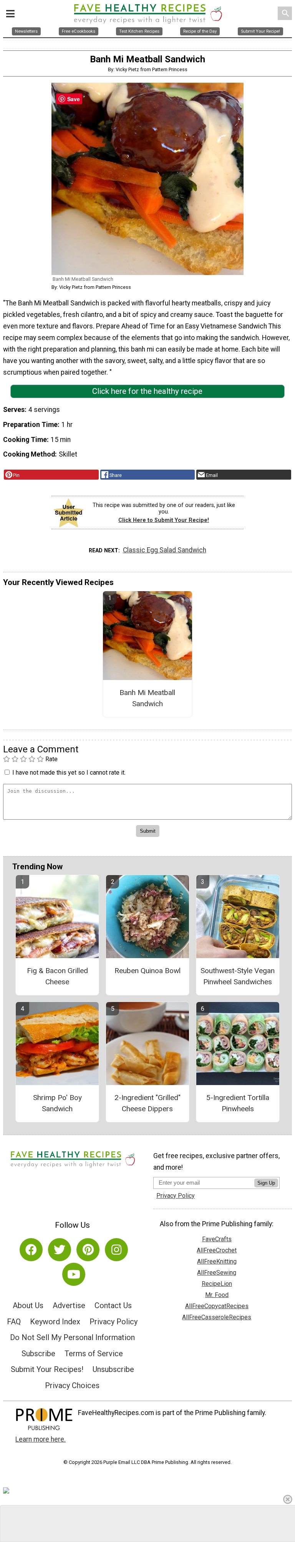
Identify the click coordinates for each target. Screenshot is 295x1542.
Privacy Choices (72, 1385)
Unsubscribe (113, 1369)
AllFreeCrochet (217, 1250)
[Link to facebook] (31, 1249)
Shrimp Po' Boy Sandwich (57, 1103)
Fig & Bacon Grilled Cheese (57, 976)
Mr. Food (217, 1295)
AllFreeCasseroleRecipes (216, 1317)
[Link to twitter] (59, 1249)
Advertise (69, 1305)
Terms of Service (94, 1353)
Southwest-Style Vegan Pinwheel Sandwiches (238, 976)
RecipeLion (217, 1283)
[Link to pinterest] (87, 1249)
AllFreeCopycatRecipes (217, 1306)
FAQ (14, 1321)
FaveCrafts (217, 1239)
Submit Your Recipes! (47, 1369)
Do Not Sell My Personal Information (72, 1337)
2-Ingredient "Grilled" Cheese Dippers (147, 1103)
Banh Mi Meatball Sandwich (147, 698)
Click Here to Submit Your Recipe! (163, 520)
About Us (28, 1305)
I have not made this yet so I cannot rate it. (69, 772)
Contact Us (113, 1305)
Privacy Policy (113, 1321)
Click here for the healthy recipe (147, 391)
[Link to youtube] (73, 1274)
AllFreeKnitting (217, 1261)
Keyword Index (55, 1321)
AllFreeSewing (216, 1272)
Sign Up (266, 1183)
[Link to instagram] (116, 1249)
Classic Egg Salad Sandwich (164, 550)
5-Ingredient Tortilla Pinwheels (237, 1103)
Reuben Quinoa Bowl (147, 970)
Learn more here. (40, 1439)
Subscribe (38, 1353)
